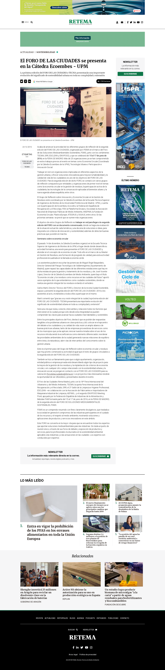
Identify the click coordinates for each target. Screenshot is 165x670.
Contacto (124, 618)
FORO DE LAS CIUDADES (27, 162)
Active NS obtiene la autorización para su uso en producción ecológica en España (81, 592)
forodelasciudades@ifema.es (60, 374)
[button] (21, 81)
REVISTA (39, 618)
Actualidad (27, 52)
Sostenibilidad (45, 52)
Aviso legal (73, 654)
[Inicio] (81, 22)
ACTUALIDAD (50, 618)
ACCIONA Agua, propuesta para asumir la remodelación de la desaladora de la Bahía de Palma (130, 507)
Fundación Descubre (115, 604)
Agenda (80, 618)
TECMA (27, 167)
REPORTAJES (62, 618)
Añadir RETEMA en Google (44, 81)
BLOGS (72, 618)
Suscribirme (130, 74)
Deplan (66, 599)
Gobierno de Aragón (30, 602)
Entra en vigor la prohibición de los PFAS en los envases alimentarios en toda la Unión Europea (51, 532)
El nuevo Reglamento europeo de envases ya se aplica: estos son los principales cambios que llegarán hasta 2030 (97, 507)
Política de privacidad (87, 654)
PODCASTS (90, 618)
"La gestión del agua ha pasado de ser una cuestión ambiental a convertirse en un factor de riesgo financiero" (129, 538)
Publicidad (113, 618)
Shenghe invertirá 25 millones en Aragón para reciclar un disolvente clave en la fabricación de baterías (38, 593)
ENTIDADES (101, 618)
